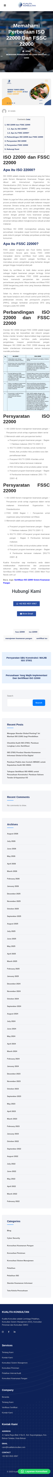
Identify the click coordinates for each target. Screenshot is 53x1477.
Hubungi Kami (12, 149)
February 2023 (13, 1126)
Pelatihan (11, 1268)
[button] (34, 1471)
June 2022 (11, 1171)
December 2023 (13, 1074)
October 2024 (13, 999)
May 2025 (11, 946)
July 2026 (11, 841)
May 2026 (11, 856)
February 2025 (13, 969)
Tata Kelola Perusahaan (17, 1291)
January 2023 (13, 1134)
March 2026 (12, 871)
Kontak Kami (7, 1357)
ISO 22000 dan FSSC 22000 (17, 125)
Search (10, 696)
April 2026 (11, 864)
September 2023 (14, 1096)
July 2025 (11, 931)
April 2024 (11, 1044)
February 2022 (13, 1201)
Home (28, 51)
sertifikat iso (41, 638)
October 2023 (13, 1089)
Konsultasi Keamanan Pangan (20, 1246)
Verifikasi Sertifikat (9, 1407)
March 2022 (12, 1194)
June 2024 (11, 1029)
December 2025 (13, 894)
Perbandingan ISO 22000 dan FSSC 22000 (24, 137)
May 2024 (11, 1036)
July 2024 (11, 1021)
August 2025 (12, 924)
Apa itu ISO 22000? (17, 129)
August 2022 (12, 1156)
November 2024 (14, 991)
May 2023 (11, 1104)
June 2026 (11, 849)
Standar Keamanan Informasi (19, 1283)
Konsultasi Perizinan (16, 1253)
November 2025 (14, 901)
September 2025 (14, 916)
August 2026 (12, 834)
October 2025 (13, 909)
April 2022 (11, 1186)
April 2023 (11, 1111)
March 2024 (12, 1051)
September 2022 (14, 1149)
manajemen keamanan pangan (18, 638)
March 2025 (12, 961)
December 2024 (13, 984)
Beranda (5, 1397)
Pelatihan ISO (13, 1276)
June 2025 (11, 939)
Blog (9, 1231)
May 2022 (11, 1179)
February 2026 (13, 879)
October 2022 (13, 1141)
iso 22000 (33, 632)
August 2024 (12, 1014)
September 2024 (14, 1006)
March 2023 (12, 1119)
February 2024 (13, 1059)
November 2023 (14, 1081)
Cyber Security (13, 1238)
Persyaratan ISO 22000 (15, 141)
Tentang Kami (7, 1352)
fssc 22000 (20, 632)
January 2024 (13, 1066)
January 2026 (13, 886)
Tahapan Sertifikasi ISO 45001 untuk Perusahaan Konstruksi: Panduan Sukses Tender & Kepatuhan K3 (25, 774)
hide (28, 119)
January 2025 (13, 976)
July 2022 (11, 1164)
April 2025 (11, 954)
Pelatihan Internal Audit (11, 1373)
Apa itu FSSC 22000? (18, 133)
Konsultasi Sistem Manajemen (20, 1261)
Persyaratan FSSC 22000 (16, 145)
